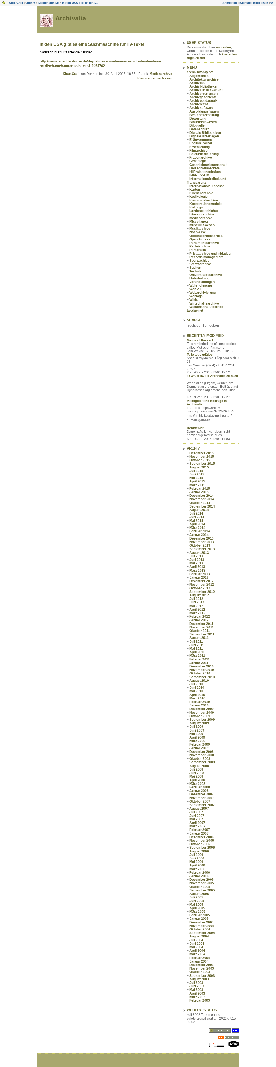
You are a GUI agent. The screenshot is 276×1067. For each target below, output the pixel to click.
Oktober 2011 (199, 631)
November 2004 (201, 926)
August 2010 (199, 681)
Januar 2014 (199, 535)
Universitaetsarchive (205, 275)
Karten (194, 189)
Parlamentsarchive (204, 243)
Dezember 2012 (201, 581)
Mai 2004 (196, 947)
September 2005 (202, 890)
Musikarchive (199, 228)
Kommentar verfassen (154, 78)
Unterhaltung (199, 278)
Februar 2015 (199, 489)
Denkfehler (195, 428)
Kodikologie (198, 196)
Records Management (206, 257)
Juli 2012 (196, 599)
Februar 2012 (199, 616)
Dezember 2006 (201, 837)
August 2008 (199, 766)
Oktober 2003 (199, 972)
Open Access (199, 239)
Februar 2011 (199, 659)
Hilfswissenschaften (205, 172)
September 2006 (202, 847)
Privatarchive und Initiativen (210, 254)
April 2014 (197, 524)
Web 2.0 (195, 289)
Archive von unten (203, 94)
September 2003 (202, 976)
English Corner (200, 143)
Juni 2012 (196, 602)
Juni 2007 (196, 816)
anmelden (223, 47)
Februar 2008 (199, 787)
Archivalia (70, 18)
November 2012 (201, 584)
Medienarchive (48, 2)
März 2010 (197, 698)
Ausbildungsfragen (204, 111)
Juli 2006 (196, 855)
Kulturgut (196, 207)
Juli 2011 (196, 641)
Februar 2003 (199, 1000)
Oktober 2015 (199, 460)
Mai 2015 (196, 478)
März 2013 (197, 570)
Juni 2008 (196, 773)
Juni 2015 (196, 474)
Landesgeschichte (203, 211)
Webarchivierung (202, 293)
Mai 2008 (196, 776)
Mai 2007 (196, 819)
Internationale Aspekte (206, 186)
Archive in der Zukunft (206, 90)
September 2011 (202, 634)
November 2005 (201, 883)
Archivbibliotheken (203, 86)
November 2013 (201, 542)
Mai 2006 (196, 862)
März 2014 (197, 528)
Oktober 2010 (199, 673)
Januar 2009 (199, 748)
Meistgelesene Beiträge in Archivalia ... (207, 402)
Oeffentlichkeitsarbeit (206, 236)
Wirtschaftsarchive (204, 303)
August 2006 (199, 851)
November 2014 (201, 499)
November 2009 (201, 713)
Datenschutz (199, 129)
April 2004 (197, 951)
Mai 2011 (196, 648)
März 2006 (197, 869)
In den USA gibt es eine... (80, 2)
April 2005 (197, 908)
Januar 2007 (199, 833)
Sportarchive (199, 261)
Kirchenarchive (201, 193)
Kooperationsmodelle (205, 204)
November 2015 (201, 457)
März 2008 (197, 784)
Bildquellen (197, 125)
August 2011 (199, 638)
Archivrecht (198, 104)
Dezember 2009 (201, 709)
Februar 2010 (199, 702)
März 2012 (197, 613)
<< (271, 2)
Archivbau (197, 83)
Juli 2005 (196, 897)
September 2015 (202, 464)
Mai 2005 (196, 905)
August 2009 (199, 723)
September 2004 (202, 933)
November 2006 (201, 840)
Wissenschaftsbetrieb (206, 307)
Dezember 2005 (201, 879)
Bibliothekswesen (203, 122)
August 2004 (199, 936)
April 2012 (197, 609)
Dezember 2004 (201, 922)
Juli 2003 (196, 983)
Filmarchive (198, 150)
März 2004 (197, 954)
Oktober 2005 (199, 887)
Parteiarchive (199, 246)
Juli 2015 (196, 471)
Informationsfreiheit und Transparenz (206, 180)
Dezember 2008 (201, 752)
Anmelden (229, 2)
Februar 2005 (199, 915)
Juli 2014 (196, 513)
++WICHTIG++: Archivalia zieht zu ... (212, 377)
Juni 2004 (196, 944)
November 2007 (201, 798)
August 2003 (199, 979)
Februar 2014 (199, 531)
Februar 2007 (199, 830)
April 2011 (197, 652)
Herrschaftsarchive (204, 168)
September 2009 (202, 720)
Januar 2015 (199, 492)
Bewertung (197, 118)
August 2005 (199, 894)
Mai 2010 (196, 691)
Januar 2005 (199, 919)
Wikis (193, 300)
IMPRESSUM (199, 175)
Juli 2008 (196, 769)
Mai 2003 (196, 990)
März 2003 (197, 997)
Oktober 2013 (199, 545)
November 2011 (201, 627)
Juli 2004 (196, 940)
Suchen (195, 268)
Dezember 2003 (201, 965)
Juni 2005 (196, 901)
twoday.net (15, 2)
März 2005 (197, 912)
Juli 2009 (196, 727)
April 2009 (197, 737)
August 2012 (199, 595)
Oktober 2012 (199, 588)
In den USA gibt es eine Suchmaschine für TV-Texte (92, 44)
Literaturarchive (201, 214)
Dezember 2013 (201, 538)
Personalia (197, 250)
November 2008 (201, 755)
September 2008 (202, 762)
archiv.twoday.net (200, 72)
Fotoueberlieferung (204, 154)
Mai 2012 (196, 606)
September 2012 (202, 592)
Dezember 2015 (201, 453)
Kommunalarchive (203, 200)
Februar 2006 (199, 872)
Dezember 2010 (201, 666)
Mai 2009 (196, 734)
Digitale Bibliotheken (205, 133)
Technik (195, 271)
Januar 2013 (199, 577)
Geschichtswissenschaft (208, 165)
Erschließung (199, 147)
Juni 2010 (196, 688)
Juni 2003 (196, 986)
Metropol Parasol (200, 340)
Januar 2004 (199, 961)
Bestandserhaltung (204, 115)
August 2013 (199, 553)
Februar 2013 (199, 574)
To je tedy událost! (201, 354)
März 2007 (197, 826)
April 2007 (197, 823)
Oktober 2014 (199, 503)
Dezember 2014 (201, 496)
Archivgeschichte (203, 97)
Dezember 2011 (201, 624)
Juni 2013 (196, 560)
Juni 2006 (196, 858)
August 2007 (199, 808)
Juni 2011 (196, 645)
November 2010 (201, 670)
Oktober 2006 (199, 844)
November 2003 (201, 968)
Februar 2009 (199, 744)
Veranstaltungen (202, 282)
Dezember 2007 (201, 794)
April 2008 (197, 780)
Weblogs (196, 296)
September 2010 (202, 677)
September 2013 (202, 549)
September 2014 (202, 506)
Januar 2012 (199, 620)
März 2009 (197, 741)
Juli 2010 (196, 684)
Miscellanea (198, 221)
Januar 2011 (198, 663)
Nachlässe (197, 232)
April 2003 (197, 993)
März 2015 (197, 485)
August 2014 (199, 510)
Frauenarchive (200, 157)
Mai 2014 (196, 521)
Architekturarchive (204, 79)
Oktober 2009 (199, 716)
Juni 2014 (196, 517)
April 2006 (197, 865)
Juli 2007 (196, 812)
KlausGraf (70, 74)
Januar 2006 (199, 876)
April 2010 (197, 695)
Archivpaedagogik (203, 101)
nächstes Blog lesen (253, 2)
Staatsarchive (200, 264)
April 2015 (197, 481)
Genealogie (198, 161)
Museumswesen (202, 225)
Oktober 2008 (199, 759)
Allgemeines (199, 76)
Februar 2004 (199, 958)
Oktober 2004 (199, 929)
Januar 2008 (199, 791)
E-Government (200, 140)
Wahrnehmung (200, 286)
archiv (30, 2)
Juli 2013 (196, 556)
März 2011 (197, 655)
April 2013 (197, 567)
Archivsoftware (201, 108)
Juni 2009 (196, 730)
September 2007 (202, 805)
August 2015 (199, 467)
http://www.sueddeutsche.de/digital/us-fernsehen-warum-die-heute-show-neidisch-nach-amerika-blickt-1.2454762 (100, 63)
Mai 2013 (196, 563)
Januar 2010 (199, 705)
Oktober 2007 (199, 801)
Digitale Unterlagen (204, 136)
